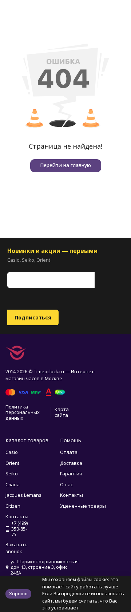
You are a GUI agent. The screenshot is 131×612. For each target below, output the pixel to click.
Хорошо (18, 593)
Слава (12, 484)
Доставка (71, 463)
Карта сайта (62, 412)
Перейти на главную (65, 165)
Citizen (12, 506)
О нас (66, 484)
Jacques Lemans (23, 495)
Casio (11, 452)
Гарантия (71, 473)
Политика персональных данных (22, 412)
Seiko (11, 473)
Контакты (71, 495)
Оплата (69, 452)
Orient (12, 463)
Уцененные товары (83, 506)
